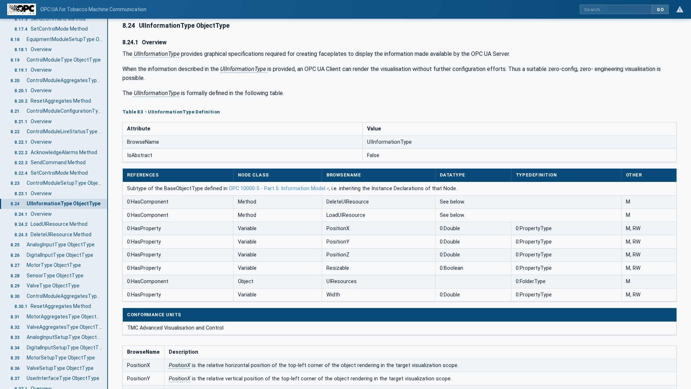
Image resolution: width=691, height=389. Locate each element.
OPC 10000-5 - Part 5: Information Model (277, 188)
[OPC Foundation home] (21, 9)
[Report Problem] (680, 9)
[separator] (108, 204)
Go (660, 9)
